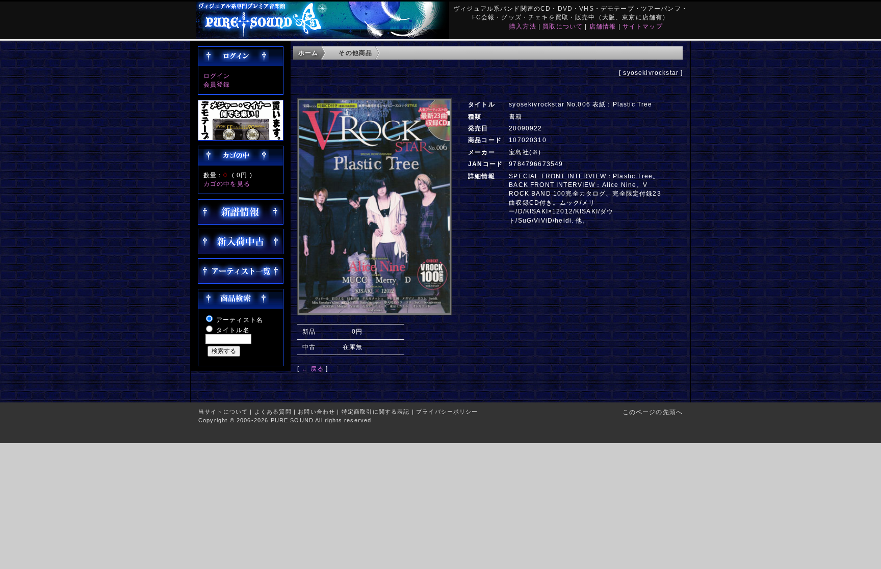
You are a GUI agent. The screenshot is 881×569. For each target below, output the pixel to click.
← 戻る (312, 368)
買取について (562, 26)
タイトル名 (233, 330)
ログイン (216, 75)
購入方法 (522, 26)
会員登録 (216, 84)
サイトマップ (643, 26)
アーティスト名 (239, 319)
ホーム (308, 52)
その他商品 (355, 52)
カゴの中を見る (226, 183)
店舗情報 (602, 26)
